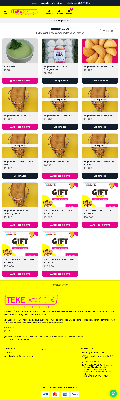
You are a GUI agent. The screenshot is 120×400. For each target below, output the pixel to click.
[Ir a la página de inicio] (25, 12)
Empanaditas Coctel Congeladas (56, 68)
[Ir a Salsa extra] (20, 51)
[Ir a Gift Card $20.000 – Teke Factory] (60, 244)
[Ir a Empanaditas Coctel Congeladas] (60, 51)
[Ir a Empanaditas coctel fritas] (100, 51)
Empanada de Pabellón (57, 161)
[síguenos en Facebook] (8, 331)
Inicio (52, 20)
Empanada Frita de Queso (99, 115)
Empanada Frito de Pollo (58, 115)
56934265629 (91, 361)
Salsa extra (10, 66)
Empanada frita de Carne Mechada (18, 163)
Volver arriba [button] (61, 285)
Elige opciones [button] (60, 81)
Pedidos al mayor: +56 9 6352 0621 (99, 357)
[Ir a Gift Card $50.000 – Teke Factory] (20, 244)
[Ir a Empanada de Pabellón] (60, 146)
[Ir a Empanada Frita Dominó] (20, 99)
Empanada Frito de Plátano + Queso (99, 163)
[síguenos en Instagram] (5, 331)
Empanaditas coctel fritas (99, 66)
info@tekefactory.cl (94, 352)
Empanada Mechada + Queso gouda (17, 212)
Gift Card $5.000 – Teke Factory (58, 212)
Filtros (109, 31)
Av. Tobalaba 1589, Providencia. (19, 356)
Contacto (8, 352)
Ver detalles (60, 127)
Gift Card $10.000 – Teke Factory (98, 212)
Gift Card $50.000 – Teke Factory (19, 261)
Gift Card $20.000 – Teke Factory (59, 261)
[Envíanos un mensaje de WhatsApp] (113, 393)
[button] (20, 81)
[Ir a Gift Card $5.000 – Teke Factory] (60, 195)
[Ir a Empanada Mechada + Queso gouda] (20, 195)
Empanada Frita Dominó (18, 115)
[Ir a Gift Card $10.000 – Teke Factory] (100, 195)
